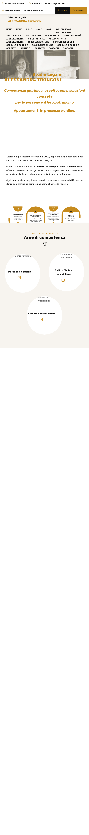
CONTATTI (11, 48)
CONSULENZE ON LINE (38, 42)
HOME (9, 29)
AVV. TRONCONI (63, 29)
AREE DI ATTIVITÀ (72, 35)
